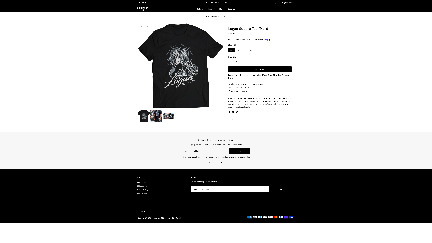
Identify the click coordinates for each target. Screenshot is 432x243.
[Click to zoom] (219, 26)
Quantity (232, 57)
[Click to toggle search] (275, 2)
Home (207, 16)
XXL (231, 50)
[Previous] (141, 26)
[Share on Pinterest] (237, 112)
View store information (238, 91)
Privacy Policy (142, 194)
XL (239, 50)
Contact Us (141, 182)
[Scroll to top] (427, 238)
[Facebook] (140, 2)
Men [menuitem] (221, 9)
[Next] (147, 26)
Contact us (233, 120)
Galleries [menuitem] (231, 9)
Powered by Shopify (173, 218)
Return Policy (142, 190)
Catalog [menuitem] (200, 9)
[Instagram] (142, 2)
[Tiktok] (146, 2)
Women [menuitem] (211, 9)
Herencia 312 (158, 218)
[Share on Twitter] (233, 112)
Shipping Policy (143, 186)
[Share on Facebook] (230, 112)
